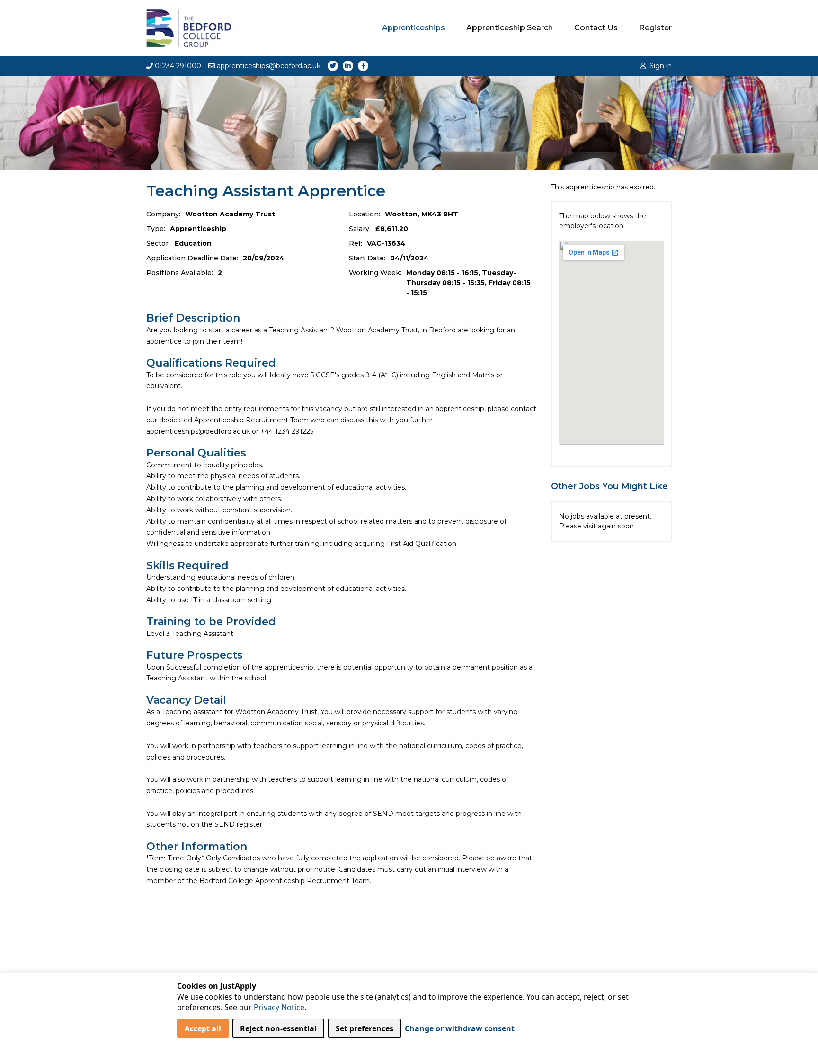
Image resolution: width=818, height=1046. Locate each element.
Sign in (660, 66)
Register (655, 27)
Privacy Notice (279, 1007)
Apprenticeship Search (509, 27)
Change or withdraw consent (460, 1028)
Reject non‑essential (278, 1028)
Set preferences (364, 1028)
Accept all (203, 1028)
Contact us (596, 27)
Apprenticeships (413, 27)
